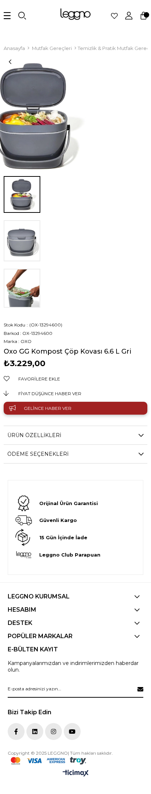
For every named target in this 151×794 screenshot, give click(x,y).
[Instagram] (53, 731)
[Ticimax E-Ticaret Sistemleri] (76, 773)
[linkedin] (34, 731)
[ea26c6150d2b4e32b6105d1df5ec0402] (48, 760)
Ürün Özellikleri (34, 435)
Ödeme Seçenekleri (38, 454)
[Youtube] (72, 731)
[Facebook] (16, 731)
